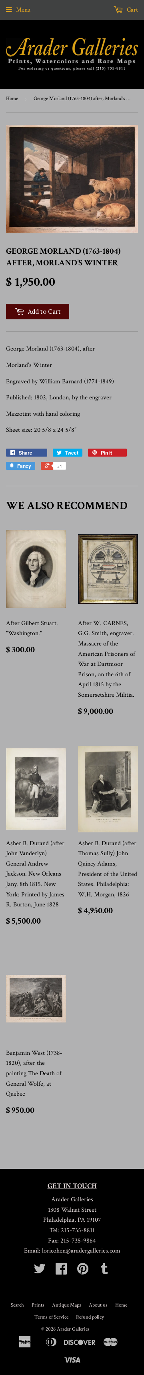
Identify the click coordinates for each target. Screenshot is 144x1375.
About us (98, 1305)
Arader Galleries (73, 1329)
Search (17, 1305)
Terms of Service (51, 1317)
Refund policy (90, 1317)
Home (12, 98)
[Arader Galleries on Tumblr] (104, 1271)
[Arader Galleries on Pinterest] (83, 1271)
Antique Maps (66, 1305)
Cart (131, 10)
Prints (38, 1305)
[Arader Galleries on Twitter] (40, 1271)
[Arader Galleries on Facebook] (61, 1271)
